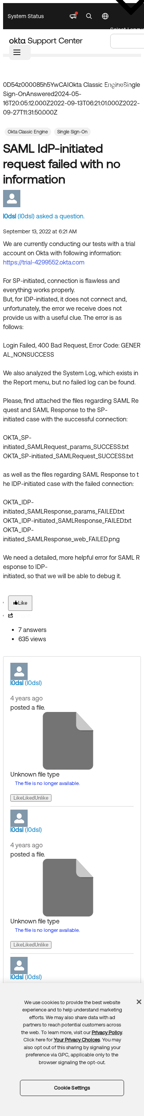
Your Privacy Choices (77, 1040)
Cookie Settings (72, 1088)
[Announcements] (73, 16)
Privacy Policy (107, 1032)
